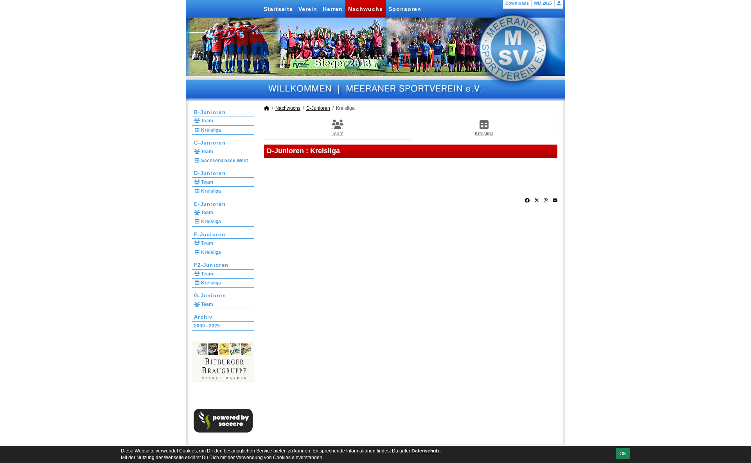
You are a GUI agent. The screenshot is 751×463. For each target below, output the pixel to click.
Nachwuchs (365, 9)
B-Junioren (210, 112)
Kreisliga (210, 130)
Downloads (517, 3)
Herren (333, 9)
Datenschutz (425, 451)
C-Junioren (210, 143)
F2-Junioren (211, 265)
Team (206, 120)
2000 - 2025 (207, 326)
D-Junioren (210, 173)
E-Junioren (210, 204)
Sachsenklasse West (224, 160)
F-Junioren (209, 235)
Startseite (278, 9)
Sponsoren (404, 9)
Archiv (203, 317)
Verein (307, 9)
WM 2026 (543, 3)
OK (623, 453)
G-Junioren (210, 296)
